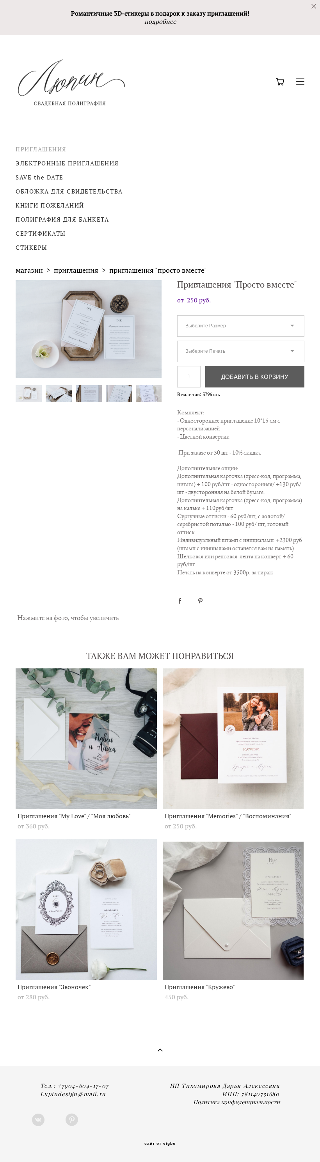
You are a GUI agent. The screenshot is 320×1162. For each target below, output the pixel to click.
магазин (29, 270)
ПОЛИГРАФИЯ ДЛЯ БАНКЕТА (62, 219)
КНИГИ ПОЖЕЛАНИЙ (50, 205)
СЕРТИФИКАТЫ (41, 233)
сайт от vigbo (160, 1144)
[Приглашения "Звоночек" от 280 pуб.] (86, 909)
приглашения (76, 270)
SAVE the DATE (40, 177)
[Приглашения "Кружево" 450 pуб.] (233, 909)
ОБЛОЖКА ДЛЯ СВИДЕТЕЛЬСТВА (69, 191)
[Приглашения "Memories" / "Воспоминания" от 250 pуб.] (233, 738)
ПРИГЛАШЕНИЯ (41, 149)
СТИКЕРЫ (32, 247)
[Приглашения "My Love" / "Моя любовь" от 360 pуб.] (86, 738)
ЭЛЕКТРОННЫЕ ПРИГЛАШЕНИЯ (67, 163)
